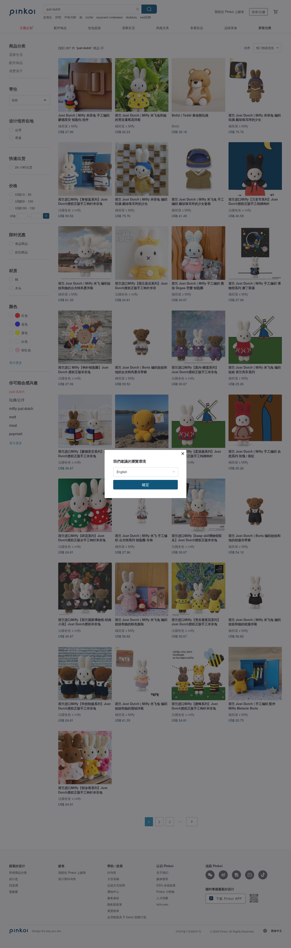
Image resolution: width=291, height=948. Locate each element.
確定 (145, 484)
